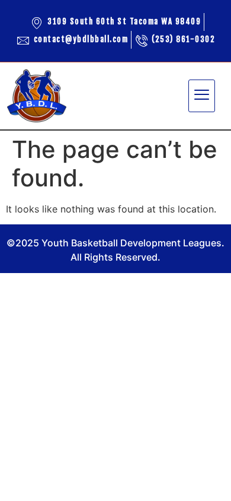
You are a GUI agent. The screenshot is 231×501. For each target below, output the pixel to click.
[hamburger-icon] (201, 96)
